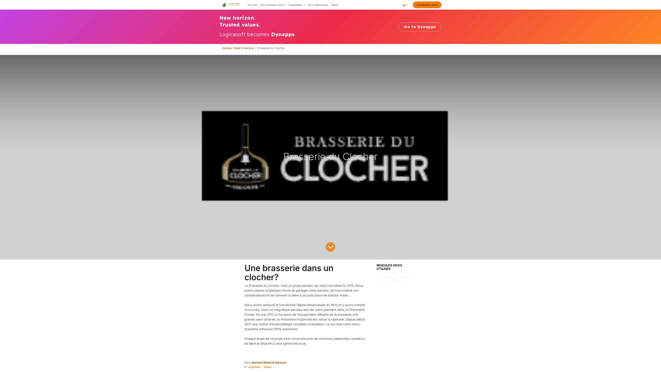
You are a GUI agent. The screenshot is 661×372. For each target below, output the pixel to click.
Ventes (267, 367)
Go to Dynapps (420, 26)
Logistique (254, 367)
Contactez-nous (427, 5)
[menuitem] (252, 4)
